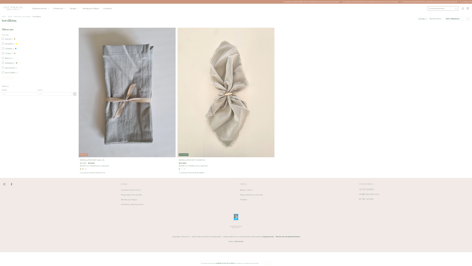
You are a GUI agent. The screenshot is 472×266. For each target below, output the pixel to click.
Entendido (266, 263)
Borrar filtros (435, 18)
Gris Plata (422, 19)
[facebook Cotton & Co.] (11, 184)
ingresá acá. (268, 237)
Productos (58, 8)
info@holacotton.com (369, 194)
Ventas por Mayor (91, 8)
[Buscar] (456, 8)
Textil (10, 16)
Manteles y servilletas (22, 16)
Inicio (4, 16)
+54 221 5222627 (366, 189)
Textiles (243, 199)
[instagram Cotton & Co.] (4, 184)
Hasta (40, 90)
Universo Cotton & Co (131, 190)
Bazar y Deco (246, 190)
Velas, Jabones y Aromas (251, 195)
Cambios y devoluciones (132, 204)
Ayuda (73, 8)
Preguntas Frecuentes (131, 195)
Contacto (107, 8)
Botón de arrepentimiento (288, 237)
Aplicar (75, 94)
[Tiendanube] (236, 242)
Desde (4, 90)
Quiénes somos (39, 8)
